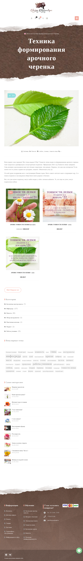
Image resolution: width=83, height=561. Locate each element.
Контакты (9, 511)
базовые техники (11, 352)
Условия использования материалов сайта (13, 558)
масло (9, 360)
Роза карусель (16, 435)
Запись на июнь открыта (19, 444)
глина (53, 351)
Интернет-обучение (32, 517)
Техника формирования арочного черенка (41, 54)
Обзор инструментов (12, 317)
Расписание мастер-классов (31, 512)
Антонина (25, 151)
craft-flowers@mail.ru (53, 520)
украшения (10, 371)
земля (59, 352)
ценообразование (48, 371)
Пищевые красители (18, 388)
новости (35, 360)
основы (42, 360)
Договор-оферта (11, 515)
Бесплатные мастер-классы (14, 304)
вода (47, 352)
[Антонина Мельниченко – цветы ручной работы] (41, 7)
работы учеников (42, 364)
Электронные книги (32, 521)
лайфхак (58, 356)
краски (49, 356)
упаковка (18, 371)
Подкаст (9, 327)
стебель (41, 151)
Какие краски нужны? (18, 395)
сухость (17, 368)
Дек (12, 95)
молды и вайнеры (26, 360)
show (47, 18)
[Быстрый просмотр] (27, 229)
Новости (29, 34)
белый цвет (22, 352)
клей (31, 356)
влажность (39, 352)
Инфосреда (9, 308)
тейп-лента (24, 368)
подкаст (17, 364)
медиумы (17, 360)
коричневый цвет (39, 356)
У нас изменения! (17, 410)
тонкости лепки (53, 151)
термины (40, 368)
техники (46, 151)
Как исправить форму (18, 427)
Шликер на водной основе (20, 461)
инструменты (68, 352)
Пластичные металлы (12, 322)
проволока (26, 364)
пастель (61, 360)
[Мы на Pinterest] (6, 555)
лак (64, 356)
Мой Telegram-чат (13, 290)
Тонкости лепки (30, 525)
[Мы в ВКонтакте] (10, 555)
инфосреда (13, 356)
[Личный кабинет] (32, 18)
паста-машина (52, 360)
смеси (68, 364)
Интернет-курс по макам (19, 403)
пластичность (9, 364)
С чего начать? (16, 420)
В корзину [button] (20, 229)
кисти (25, 357)
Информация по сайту (13, 537)
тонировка (56, 368)
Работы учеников (11, 331)
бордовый (30, 352)
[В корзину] (39, 18)
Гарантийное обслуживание (9, 532)
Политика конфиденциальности (30, 538)
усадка (24, 371)
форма (30, 371)
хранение (38, 371)
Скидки (8, 523)
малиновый (70, 356)
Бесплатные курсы (31, 529)
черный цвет (59, 371)
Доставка (9, 527)
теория (32, 368)
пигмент (69, 360)
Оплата (8, 519)
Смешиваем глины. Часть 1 (20, 451)
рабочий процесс (59, 364)
